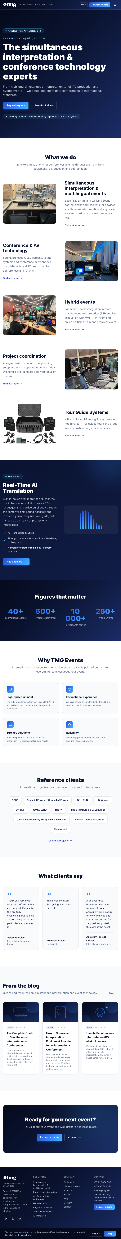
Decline (96, 1233)
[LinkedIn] (19, 1218)
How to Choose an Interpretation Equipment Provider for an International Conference (59, 1041)
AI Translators (39, 1215)
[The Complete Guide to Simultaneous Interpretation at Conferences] (21, 1012)
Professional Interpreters (45, 1192)
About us (67, 1190)
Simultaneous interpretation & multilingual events (42, 1185)
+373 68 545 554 (102, 1186)
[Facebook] (5, 1218)
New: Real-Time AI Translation (23, 31)
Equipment (68, 1182)
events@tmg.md (102, 1190)
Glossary (67, 1202)
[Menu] (115, 5)
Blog (111, 993)
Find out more (72, 225)
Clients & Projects (59, 840)
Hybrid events (40, 1203)
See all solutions (44, 105)
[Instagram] (12, 1218)
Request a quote (100, 4)
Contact (67, 1207)
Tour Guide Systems (43, 1211)
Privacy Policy (25, 1235)
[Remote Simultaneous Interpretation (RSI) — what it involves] (100, 1012)
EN (82, 5)
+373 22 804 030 (102, 1182)
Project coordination (43, 1207)
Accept (109, 1233)
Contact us (74, 1137)
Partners (67, 1194)
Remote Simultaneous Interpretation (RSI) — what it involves (100, 1037)
